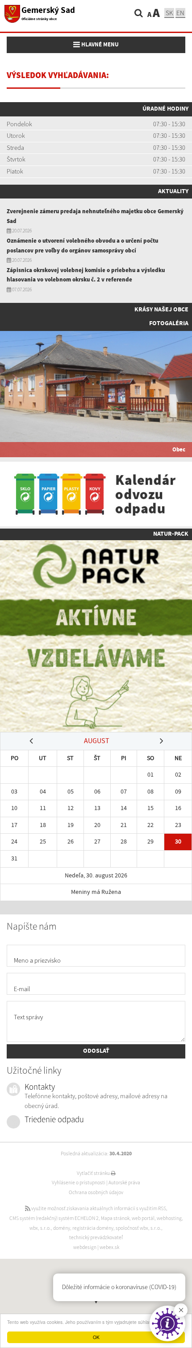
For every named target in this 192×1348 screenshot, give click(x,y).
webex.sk (109, 1247)
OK (96, 1337)
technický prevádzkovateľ (96, 1237)
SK (169, 12)
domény (61, 1228)
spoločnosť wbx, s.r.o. (138, 1228)
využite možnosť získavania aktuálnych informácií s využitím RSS (98, 1208)
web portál (143, 1218)
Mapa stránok (115, 1218)
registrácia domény (92, 1228)
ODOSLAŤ (96, 1050)
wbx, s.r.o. (40, 1228)
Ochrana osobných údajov (96, 1192)
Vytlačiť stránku (94, 1173)
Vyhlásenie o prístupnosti (78, 1182)
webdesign (84, 1247)
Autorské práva (124, 1182)
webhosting (169, 1218)
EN (180, 12)
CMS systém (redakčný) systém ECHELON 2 (54, 1218)
